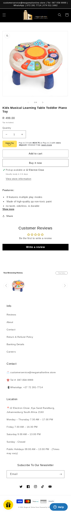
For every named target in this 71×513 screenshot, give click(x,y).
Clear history (61, 273)
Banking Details (15, 344)
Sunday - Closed (16, 441)
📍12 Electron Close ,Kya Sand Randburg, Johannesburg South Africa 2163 (31, 410)
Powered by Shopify (46, 507)
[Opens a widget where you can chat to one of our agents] (59, 507)
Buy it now (35, 162)
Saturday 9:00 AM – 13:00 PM (24, 434)
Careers (11, 351)
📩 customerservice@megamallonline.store (31, 372)
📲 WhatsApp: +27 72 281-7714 (25, 387)
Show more (8, 209)
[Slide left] (28, 102)
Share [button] (9, 216)
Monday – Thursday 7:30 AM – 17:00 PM (30, 419)
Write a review (35, 247)
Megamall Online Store (31, 507)
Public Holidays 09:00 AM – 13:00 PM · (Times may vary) (33, 451)
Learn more (46, 145)
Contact (11, 329)
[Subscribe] (60, 474)
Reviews (11, 314)
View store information (18, 178)
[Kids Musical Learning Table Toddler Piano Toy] (18, 285)
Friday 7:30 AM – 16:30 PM (22, 427)
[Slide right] (42, 102)
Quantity (6, 128)
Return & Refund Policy (20, 337)
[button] (4, 15)
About (10, 322)
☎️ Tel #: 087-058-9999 (20, 380)
